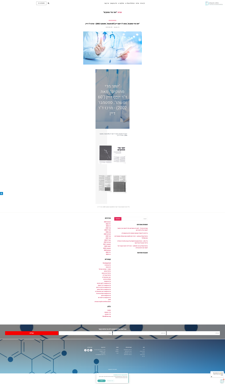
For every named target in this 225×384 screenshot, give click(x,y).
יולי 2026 (108, 224)
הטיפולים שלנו (131, 3)
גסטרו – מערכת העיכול (105, 269)
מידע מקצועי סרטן (106, 295)
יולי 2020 (108, 252)
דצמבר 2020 (107, 246)
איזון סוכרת (108, 265)
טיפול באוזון (107, 271)
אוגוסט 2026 (107, 222)
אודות (137, 3)
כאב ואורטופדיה (106, 277)
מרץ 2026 (108, 232)
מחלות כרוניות (107, 279)
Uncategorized (112, 20)
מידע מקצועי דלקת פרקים (104, 283)
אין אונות (108, 267)
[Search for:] (135, 219)
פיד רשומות (107, 312)
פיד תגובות (108, 314)
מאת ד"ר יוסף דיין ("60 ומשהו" (115, 207)
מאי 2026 (108, 228)
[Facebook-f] (91, 350)
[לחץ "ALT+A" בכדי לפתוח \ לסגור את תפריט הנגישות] (1, 193)
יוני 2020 (108, 254)
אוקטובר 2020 (107, 248)
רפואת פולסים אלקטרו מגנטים (103, 302)
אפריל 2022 (107, 240)
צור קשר (106, 3)
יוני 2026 (108, 226)
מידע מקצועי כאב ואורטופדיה (103, 291)
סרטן (109, 299)
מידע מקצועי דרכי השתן (104, 285)
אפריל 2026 (107, 230)
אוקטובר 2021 (107, 244)
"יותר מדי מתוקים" (124, 207)
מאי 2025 (108, 236)
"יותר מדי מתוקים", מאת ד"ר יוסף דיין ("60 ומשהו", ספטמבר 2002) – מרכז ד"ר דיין (112, 24)
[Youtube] (88, 350)
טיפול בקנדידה (107, 275)
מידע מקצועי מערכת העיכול (103, 293)
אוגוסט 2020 (107, 250)
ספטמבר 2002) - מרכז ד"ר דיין (103, 207)
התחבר (109, 310)
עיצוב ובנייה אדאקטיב (112, 369)
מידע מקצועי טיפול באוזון (104, 289)
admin (116, 27)
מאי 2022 (108, 238)
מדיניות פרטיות (110, 380)
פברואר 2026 (107, 234)
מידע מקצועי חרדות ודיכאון (103, 287)
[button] (49, 3)
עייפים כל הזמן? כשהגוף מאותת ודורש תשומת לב (135, 233)
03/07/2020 (108, 27)
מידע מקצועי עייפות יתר (104, 297)
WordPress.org (107, 316)
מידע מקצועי (113, 3)
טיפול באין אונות (106, 273)
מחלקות (122, 3)
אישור (101, 380)
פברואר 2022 (107, 242)
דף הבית (142, 3)
